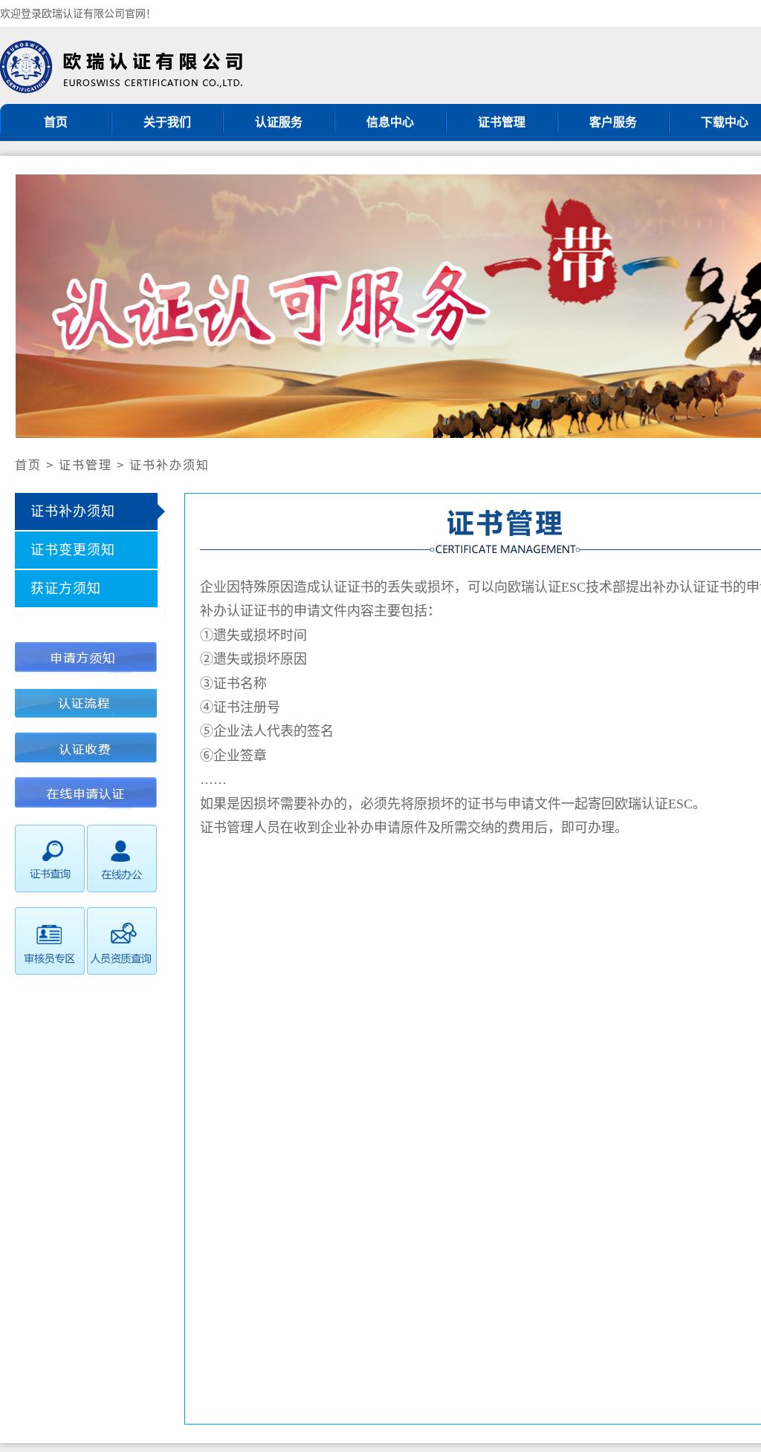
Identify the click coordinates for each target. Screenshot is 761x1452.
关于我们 (167, 122)
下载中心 (724, 122)
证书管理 (501, 122)
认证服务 (278, 122)
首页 (56, 122)
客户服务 (613, 122)
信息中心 (390, 122)
